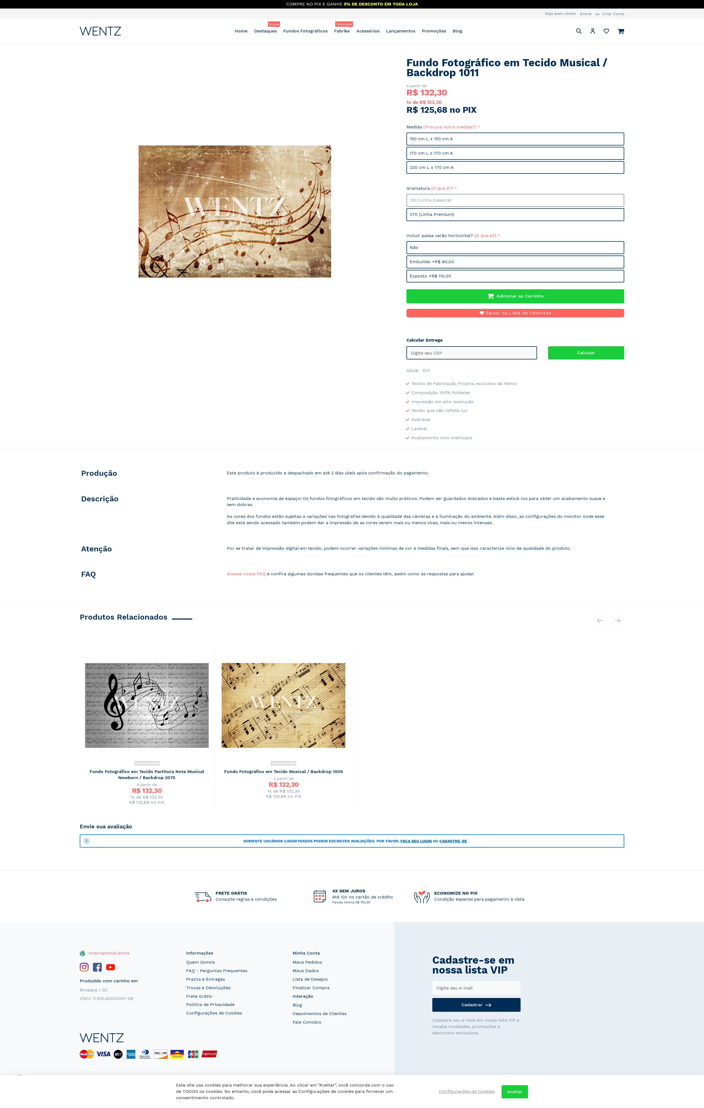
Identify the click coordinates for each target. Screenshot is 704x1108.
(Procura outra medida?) (449, 127)
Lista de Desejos (310, 979)
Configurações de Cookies (214, 1013)
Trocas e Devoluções (208, 987)
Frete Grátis (199, 996)
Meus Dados (306, 970)
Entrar (586, 14)
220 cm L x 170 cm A (432, 167)
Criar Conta (613, 14)
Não (414, 247)
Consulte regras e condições (246, 899)
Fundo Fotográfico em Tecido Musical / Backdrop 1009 (283, 771)
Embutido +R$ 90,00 (432, 261)
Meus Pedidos (307, 962)
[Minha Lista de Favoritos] (606, 32)
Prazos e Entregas (205, 979)
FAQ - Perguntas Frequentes (216, 970)
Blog (297, 1005)
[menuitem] (241, 31)
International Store (108, 953)
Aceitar (514, 1091)
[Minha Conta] (592, 32)
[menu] (348, 31)
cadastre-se (453, 841)
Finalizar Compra (311, 987)
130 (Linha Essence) (431, 200)
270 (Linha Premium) (432, 214)
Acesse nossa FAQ (246, 573)
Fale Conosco (307, 1022)
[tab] (148, 474)
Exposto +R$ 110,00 (430, 276)
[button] (592, 32)
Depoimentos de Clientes (319, 1013)
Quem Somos (200, 962)
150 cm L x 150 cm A (431, 138)
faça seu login (416, 841)
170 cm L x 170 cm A (431, 153)
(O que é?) (442, 188)
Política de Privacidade (210, 1004)
